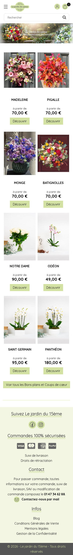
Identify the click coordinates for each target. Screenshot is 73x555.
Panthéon (53, 349)
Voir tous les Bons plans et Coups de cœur (36, 385)
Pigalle (53, 100)
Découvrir (20, 121)
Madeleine (19, 100)
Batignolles (53, 183)
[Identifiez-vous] (58, 6)
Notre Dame (20, 266)
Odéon (53, 266)
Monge (19, 183)
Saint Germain (19, 349)
